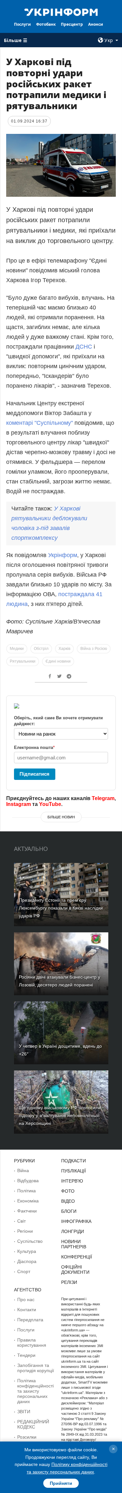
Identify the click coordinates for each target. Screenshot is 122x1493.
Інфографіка (76, 1221)
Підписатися (34, 774)
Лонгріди (72, 1231)
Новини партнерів (73, 1244)
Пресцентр (72, 24)
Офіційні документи (75, 1269)
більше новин (61, 817)
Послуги (22, 24)
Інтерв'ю (72, 1181)
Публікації (73, 1170)
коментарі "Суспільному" (39, 423)
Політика (26, 1190)
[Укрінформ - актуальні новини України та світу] (61, 11)
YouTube (50, 804)
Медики (17, 648)
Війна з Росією (93, 648)
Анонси (95, 24)
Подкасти (73, 1160)
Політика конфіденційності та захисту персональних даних (35, 1391)
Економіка (28, 1200)
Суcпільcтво (30, 1241)
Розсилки (26, 1437)
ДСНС (83, 346)
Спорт (23, 1271)
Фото (68, 1191)
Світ (21, 1221)
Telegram (103, 798)
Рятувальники (22, 661)
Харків (64, 648)
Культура (26, 1251)
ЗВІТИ (23, 1411)
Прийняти (61, 1483)
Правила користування (31, 1342)
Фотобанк (46, 24)
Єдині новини (58, 661)
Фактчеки (27, 1210)
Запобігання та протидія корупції (35, 1368)
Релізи (69, 1282)
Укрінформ (62, 555)
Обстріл (41, 648)
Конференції (76, 1256)
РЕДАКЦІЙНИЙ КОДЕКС (33, 1424)
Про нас (25, 1299)
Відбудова (28, 1180)
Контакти (26, 1309)
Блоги (68, 1211)
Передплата (30, 1319)
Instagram (18, 804)
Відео (68, 1201)
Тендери (26, 1355)
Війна (23, 1170)
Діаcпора (26, 1261)
